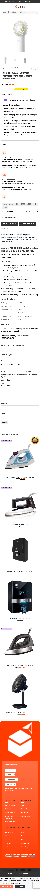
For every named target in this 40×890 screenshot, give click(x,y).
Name (4, 404)
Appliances (5, 68)
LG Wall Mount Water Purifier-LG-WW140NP (20, 571)
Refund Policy (25, 816)
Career (23, 836)
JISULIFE (8, 239)
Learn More (27, 167)
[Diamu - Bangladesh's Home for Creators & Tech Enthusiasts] (20, 6)
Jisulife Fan (16, 239)
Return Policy (25, 812)
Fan (25, 68)
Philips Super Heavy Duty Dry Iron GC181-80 (20, 665)
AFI (33, 237)
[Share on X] (14, 228)
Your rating (6, 380)
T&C (22, 805)
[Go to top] (36, 887)
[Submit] (36, 12)
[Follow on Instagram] (33, 1)
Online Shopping (10, 805)
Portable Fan (29, 239)
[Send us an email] (35, 1)
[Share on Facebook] (12, 228)
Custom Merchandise (12, 809)
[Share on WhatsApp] (9, 228)
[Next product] (32, 68)
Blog (22, 839)
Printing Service (10, 812)
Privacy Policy (25, 809)
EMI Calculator (10, 217)
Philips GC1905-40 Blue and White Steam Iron (20, 477)
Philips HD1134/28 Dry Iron (20, 524)
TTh (36, 239)
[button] (3, 6)
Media (23, 832)
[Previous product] (36, 68)
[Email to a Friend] (16, 228)
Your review (6, 385)
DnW (3, 239)
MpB (22, 239)
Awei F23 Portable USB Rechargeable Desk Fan (20, 712)
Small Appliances (16, 68)
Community (25, 843)
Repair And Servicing (11, 822)
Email (3, 413)
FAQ (22, 820)
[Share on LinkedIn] (21, 228)
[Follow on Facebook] (31, 1)
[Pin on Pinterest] (19, 228)
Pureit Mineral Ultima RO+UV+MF (20, 618)
